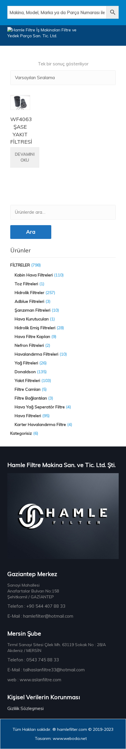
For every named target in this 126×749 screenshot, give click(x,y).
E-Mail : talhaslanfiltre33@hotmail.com (46, 669)
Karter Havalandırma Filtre (40, 424)
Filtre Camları (27, 389)
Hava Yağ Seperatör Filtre (40, 407)
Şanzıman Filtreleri (32, 310)
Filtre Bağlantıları (31, 398)
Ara (30, 231)
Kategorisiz (21, 433)
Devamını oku (25, 157)
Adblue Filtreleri (29, 301)
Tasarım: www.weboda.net (61, 738)
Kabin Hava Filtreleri (34, 275)
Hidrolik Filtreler (29, 292)
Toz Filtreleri (26, 283)
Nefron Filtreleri (29, 345)
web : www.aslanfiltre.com (34, 679)
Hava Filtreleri (28, 415)
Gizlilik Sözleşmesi (25, 708)
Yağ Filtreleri (26, 363)
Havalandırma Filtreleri (36, 354)
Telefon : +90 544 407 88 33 (36, 606)
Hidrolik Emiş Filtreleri (35, 327)
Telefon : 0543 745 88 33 (33, 660)
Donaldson (25, 371)
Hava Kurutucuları (32, 319)
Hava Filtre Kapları (32, 336)
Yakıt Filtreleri (27, 380)
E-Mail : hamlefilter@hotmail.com (40, 616)
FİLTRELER (20, 265)
